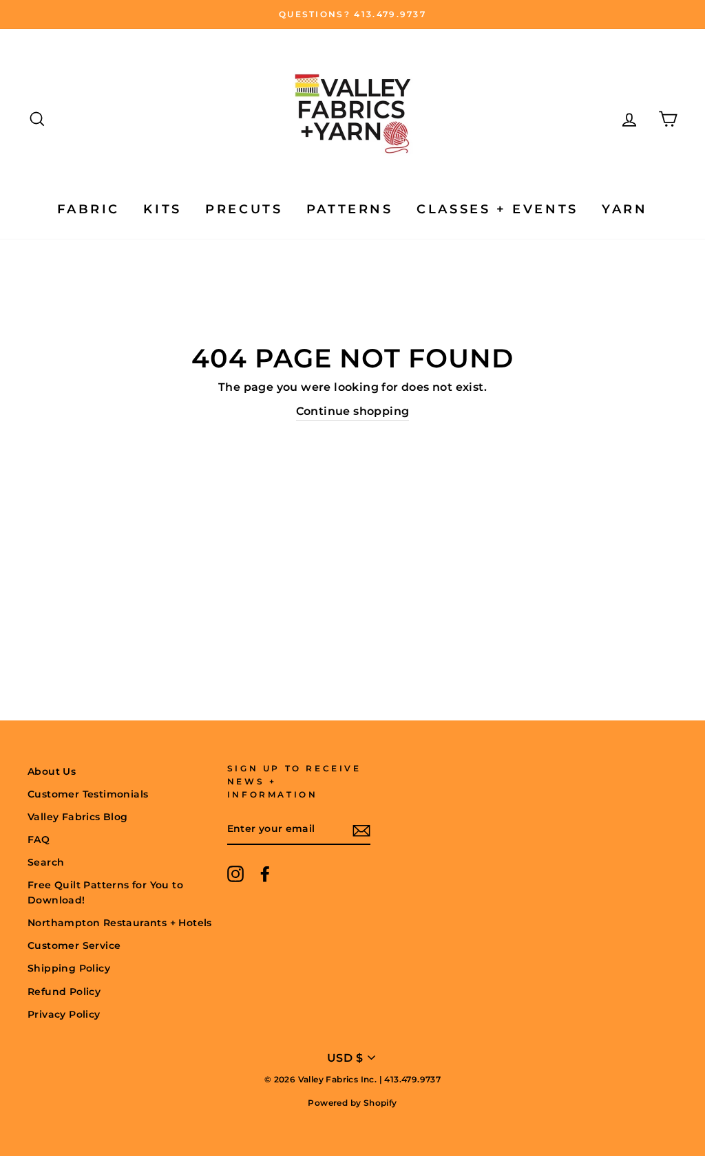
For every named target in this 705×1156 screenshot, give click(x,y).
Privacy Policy (64, 1014)
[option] (352, 14)
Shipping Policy (69, 968)
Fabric (88, 209)
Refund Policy (64, 991)
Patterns (349, 209)
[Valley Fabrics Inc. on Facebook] (265, 874)
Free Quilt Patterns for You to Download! (105, 892)
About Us (52, 771)
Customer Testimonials (88, 794)
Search (46, 862)
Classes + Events (497, 209)
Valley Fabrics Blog (78, 816)
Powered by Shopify (352, 1103)
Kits (162, 209)
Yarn (624, 209)
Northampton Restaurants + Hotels (120, 922)
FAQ (39, 839)
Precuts (243, 209)
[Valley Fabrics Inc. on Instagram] (235, 874)
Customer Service (74, 945)
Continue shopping (353, 411)
